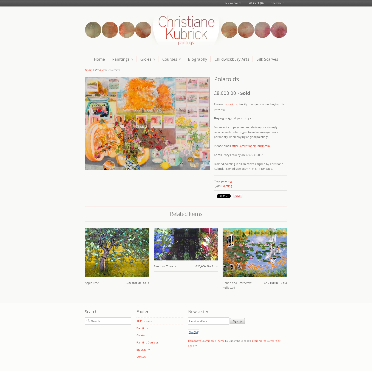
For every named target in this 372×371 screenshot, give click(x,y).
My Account (233, 3)
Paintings (122, 59)
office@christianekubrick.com (250, 146)
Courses (171, 59)
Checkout (277, 3)
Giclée (147, 59)
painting (226, 181)
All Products (144, 321)
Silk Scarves (267, 59)
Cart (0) (258, 3)
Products (100, 70)
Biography (197, 59)
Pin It (238, 196)
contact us (230, 104)
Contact (141, 357)
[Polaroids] (147, 169)
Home (99, 59)
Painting (227, 186)
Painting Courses (147, 342)
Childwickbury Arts (231, 59)
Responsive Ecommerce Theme (206, 340)
